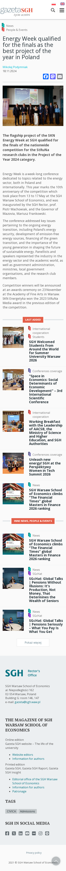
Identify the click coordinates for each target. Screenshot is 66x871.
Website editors (22, 755)
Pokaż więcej (33, 642)
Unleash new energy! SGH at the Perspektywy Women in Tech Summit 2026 (45, 467)
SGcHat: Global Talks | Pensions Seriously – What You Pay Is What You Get (46, 626)
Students (38, 337)
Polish (53, 3)
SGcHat (37, 574)
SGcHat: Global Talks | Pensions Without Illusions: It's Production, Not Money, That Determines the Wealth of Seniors (46, 589)
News (10, 26)
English (62, 3)
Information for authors (28, 759)
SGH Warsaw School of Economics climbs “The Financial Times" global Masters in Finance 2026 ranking (46, 499)
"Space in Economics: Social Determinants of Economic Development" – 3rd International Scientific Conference (45, 389)
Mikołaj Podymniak (15, 67)
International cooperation (41, 331)
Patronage (19, 791)
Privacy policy (34, 852)
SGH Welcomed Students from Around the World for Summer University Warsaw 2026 (44, 351)
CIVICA (11, 811)
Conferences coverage (47, 371)
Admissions (27, 811)
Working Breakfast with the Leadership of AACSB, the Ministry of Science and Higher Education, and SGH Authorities (45, 432)
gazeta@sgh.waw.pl (27, 702)
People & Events (16, 30)
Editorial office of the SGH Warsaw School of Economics (34, 781)
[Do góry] (56, 861)
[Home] (16, 10)
